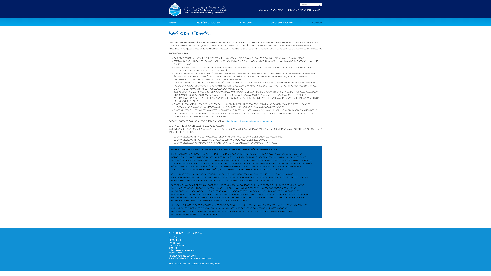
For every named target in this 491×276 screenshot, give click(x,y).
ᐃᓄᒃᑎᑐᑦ (317, 10)
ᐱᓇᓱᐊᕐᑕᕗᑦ (317, 23)
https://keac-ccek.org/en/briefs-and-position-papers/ (249, 121)
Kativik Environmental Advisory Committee (198, 10)
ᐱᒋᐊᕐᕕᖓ (173, 23)
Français (293, 10)
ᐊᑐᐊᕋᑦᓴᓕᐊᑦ (246, 23)
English (306, 10)
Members (263, 10)
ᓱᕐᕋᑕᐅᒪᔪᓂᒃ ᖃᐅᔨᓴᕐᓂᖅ (281, 23)
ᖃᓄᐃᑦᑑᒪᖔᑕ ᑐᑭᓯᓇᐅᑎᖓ (208, 23)
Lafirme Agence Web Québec (206, 263)
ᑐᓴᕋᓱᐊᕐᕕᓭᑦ (277, 10)
